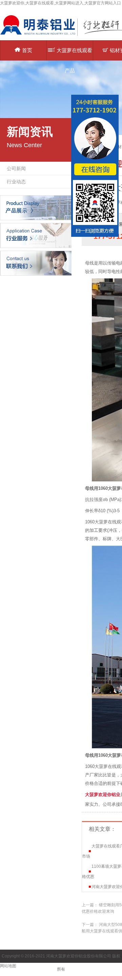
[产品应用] (36, 235)
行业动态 (16, 181)
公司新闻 (16, 168)
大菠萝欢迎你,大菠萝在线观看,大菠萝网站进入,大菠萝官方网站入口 (60, 3)
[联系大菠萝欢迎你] (36, 263)
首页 (27, 50)
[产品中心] (36, 207)
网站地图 (8, 965)
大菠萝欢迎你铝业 (102, 794)
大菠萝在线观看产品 (74, 54)
